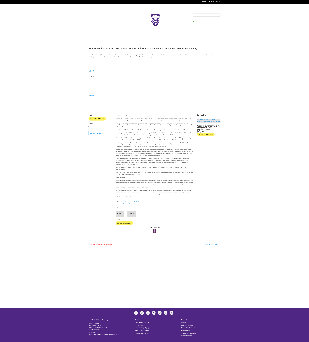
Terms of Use (107, 334)
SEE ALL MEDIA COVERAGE (211, 244)
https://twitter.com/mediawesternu (129, 204)
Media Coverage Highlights (143, 327)
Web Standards (98, 334)
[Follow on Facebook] (136, 313)
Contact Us (92, 332)
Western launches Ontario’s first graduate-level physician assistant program (208, 129)
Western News (185, 330)
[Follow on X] (165, 313)
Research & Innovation (141, 333)
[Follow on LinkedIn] (148, 313)
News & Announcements (97, 118)
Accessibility (115, 334)
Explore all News (96, 133)
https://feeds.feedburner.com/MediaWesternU (130, 202)
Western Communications (188, 333)
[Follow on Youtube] (154, 313)
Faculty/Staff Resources (188, 327)
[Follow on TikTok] (159, 313)
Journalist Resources (187, 325)
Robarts (119, 213)
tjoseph (92, 71)
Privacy (91, 334)
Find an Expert (139, 325)
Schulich (131, 213)
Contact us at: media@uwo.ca (210, 2)
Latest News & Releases (142, 322)
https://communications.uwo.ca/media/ (130, 200)
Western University (186, 335)
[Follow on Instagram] (142, 313)
